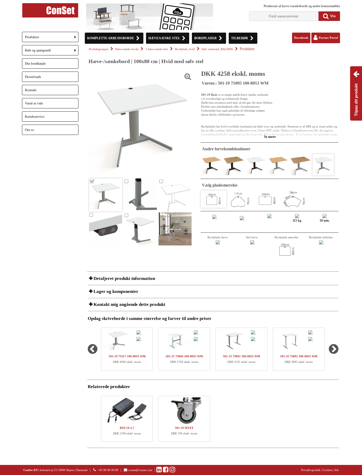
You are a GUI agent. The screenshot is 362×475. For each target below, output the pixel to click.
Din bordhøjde (35, 63)
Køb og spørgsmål (51, 51)
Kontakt (31, 90)
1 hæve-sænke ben (156, 49)
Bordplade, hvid (185, 49)
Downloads (33, 77)
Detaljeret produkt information (123, 278)
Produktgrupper (98, 49)
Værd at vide (34, 103)
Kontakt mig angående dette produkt (128, 304)
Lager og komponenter (115, 291)
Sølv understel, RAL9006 (217, 49)
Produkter (51, 38)
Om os (29, 130)
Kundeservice (35, 116)
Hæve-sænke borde (127, 49)
